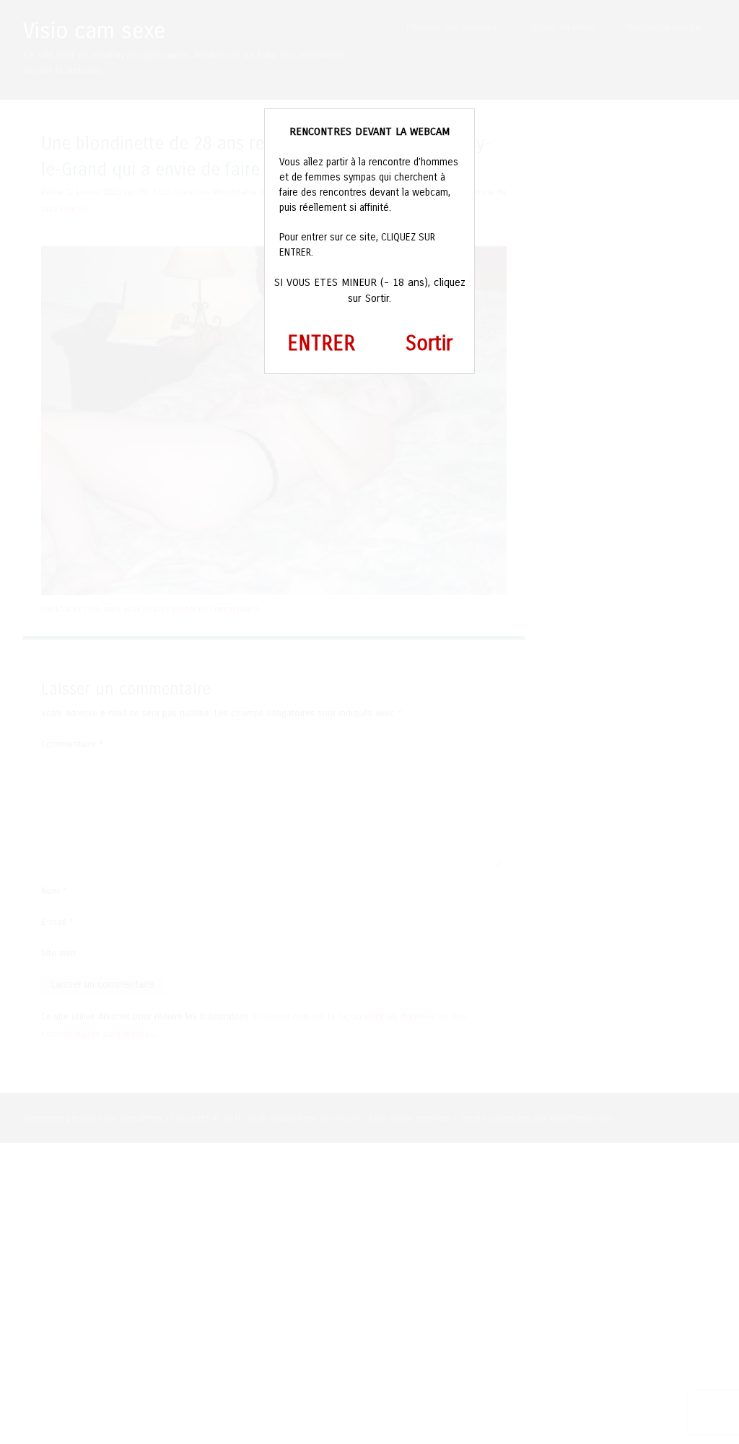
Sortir (429, 343)
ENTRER (321, 343)
